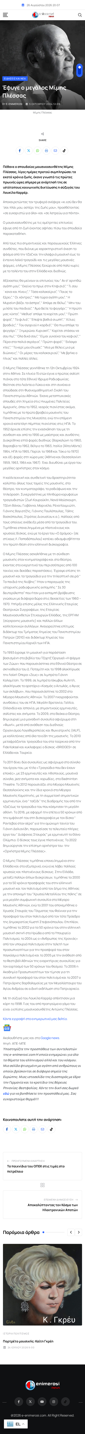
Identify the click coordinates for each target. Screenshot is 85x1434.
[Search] (80, 14)
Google (46, 1038)
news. (55, 1038)
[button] (71, 1232)
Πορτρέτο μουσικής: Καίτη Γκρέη (28, 1341)
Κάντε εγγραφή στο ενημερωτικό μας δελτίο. (35, 1019)
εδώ (6, 1093)
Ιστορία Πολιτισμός (16, 1333)
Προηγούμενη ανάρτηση (28, 1161)
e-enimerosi (14, 104)
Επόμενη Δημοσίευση (58, 1199)
